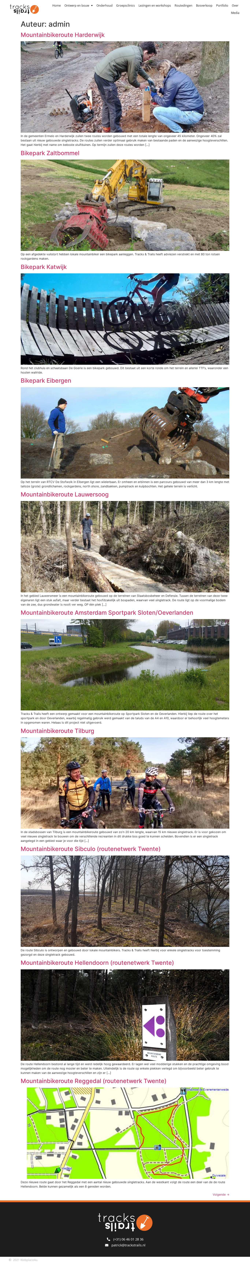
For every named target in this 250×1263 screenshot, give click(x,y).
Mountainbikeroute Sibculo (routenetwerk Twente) (91, 848)
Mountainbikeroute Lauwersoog (65, 494)
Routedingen (183, 5)
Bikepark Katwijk (44, 266)
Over (235, 5)
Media (235, 13)
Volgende (221, 1194)
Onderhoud (104, 5)
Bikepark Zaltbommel (50, 153)
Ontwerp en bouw (76, 5)
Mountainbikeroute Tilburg (57, 730)
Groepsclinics (125, 5)
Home (56, 5)
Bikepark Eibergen (46, 380)
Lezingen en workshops (155, 5)
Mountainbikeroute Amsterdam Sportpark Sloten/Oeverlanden (107, 612)
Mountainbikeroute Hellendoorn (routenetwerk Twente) (97, 962)
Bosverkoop (204, 5)
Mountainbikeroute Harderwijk (63, 34)
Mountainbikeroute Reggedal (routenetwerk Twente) (94, 1080)
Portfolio (222, 5)
